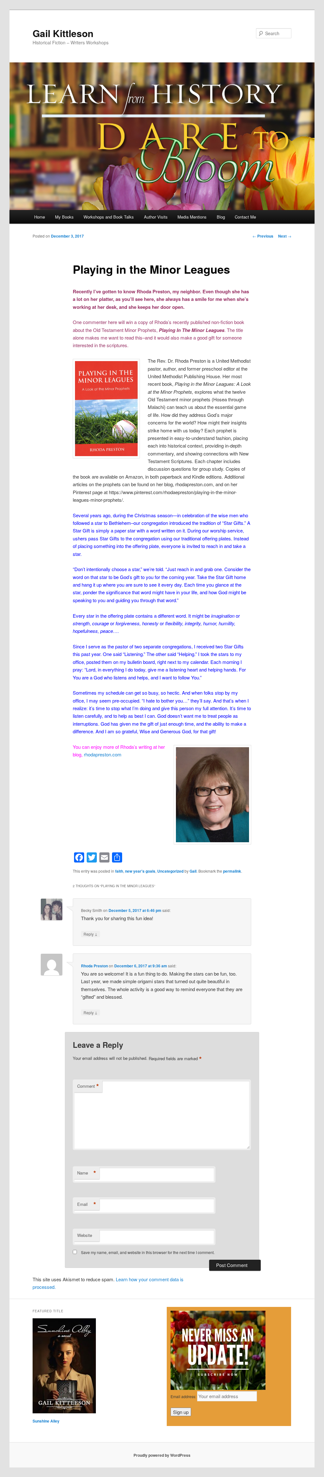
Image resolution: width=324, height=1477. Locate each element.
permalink (232, 871)
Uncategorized (170, 871)
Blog (221, 217)
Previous (262, 236)
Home (39, 217)
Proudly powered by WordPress (162, 1455)
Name (86, 1173)
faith (119, 871)
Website (84, 1235)
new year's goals (140, 871)
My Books (64, 217)
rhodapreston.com (103, 754)
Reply (90, 934)
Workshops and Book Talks (109, 217)
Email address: (184, 1396)
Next (284, 236)
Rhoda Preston (94, 966)
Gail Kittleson (63, 33)
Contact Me (245, 217)
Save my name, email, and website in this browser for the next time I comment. (148, 1252)
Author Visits (156, 217)
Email (86, 1204)
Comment (88, 1086)
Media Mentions (192, 217)
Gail (193, 871)
